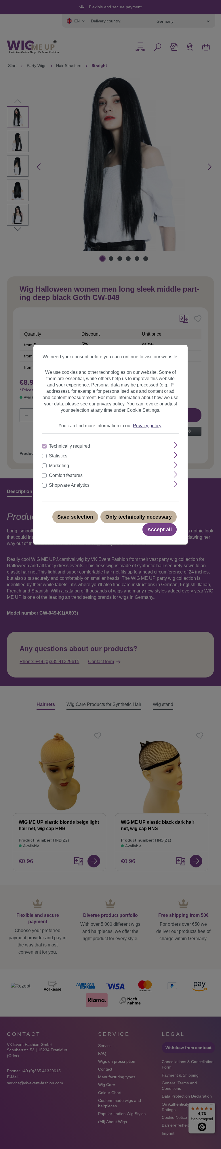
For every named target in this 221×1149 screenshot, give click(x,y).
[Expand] (175, 445)
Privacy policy (147, 425)
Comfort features (66, 475)
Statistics (58, 455)
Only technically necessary (138, 517)
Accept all (159, 529)
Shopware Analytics (69, 485)
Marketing (59, 465)
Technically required (69, 446)
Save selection (75, 517)
